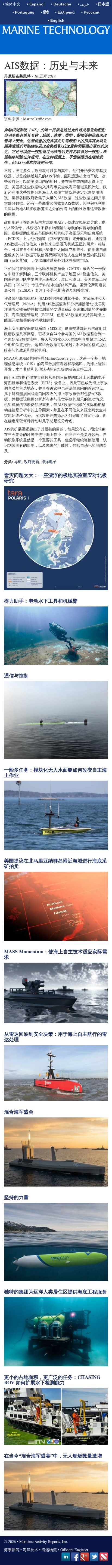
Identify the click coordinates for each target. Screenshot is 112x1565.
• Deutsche (61, 4)
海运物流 (49, 1549)
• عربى (83, 4)
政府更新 (31, 461)
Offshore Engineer (74, 1549)
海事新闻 (11, 1549)
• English (56, 20)
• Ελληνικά (65, 12)
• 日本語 (102, 4)
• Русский (90, 12)
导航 (18, 461)
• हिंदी (45, 12)
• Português (23, 12)
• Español (36, 4)
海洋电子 (49, 461)
